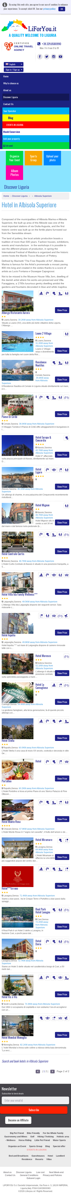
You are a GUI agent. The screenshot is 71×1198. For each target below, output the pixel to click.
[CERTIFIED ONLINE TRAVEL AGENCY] (8, 46)
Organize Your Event (14, 158)
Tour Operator (9, 111)
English (12, 64)
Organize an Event (17, 1146)
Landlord (60, 1156)
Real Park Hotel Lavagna (43, 910)
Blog (47, 1146)
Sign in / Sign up (13, 69)
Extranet (9, 145)
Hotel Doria (38, 942)
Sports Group (33, 158)
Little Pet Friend (42, 1140)
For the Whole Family (53, 1133)
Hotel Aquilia (8, 635)
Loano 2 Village (43, 333)
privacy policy (49, 8)
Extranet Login (33, 1178)
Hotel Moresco (43, 656)
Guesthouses (38, 1156)
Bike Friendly (33, 1133)
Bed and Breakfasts (18, 1156)
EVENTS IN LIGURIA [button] (14, 125)
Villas (49, 1159)
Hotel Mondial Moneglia (14, 1037)
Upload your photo (52, 158)
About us (7, 90)
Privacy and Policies (52, 1175)
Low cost (40, 1172)
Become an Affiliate (18, 1120)
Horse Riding (25, 1140)
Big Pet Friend (17, 1133)
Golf (32, 1136)
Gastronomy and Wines (15, 1136)
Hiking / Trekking (45, 1136)
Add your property (11, 138)
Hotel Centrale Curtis (13, 554)
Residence (27, 1159)
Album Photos (15, 172)
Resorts (39, 1159)
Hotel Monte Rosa (11, 822)
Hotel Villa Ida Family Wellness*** (19, 594)
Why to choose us (11, 83)
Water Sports (59, 1140)
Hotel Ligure (39, 470)
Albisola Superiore (43, 196)
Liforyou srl (30, 1191)
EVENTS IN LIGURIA (37, 1150)
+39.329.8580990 (51, 44)
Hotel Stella (8, 740)
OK (62, 8)
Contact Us (8, 104)
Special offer (59, 1146)
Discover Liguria (10, 97)
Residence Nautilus (41, 363)
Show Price (62, 310)
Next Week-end (56, 1172)
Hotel (50, 1156)
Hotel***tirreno (10, 888)
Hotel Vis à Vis (9, 997)
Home (5, 76)
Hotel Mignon (42, 505)
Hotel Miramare (44, 840)
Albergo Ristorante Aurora (16, 313)
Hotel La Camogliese (42, 686)
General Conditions (29, 1175)
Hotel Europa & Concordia (43, 439)
